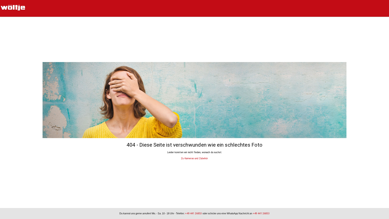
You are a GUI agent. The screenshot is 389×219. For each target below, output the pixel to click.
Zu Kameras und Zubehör (194, 158)
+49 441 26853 (193, 213)
